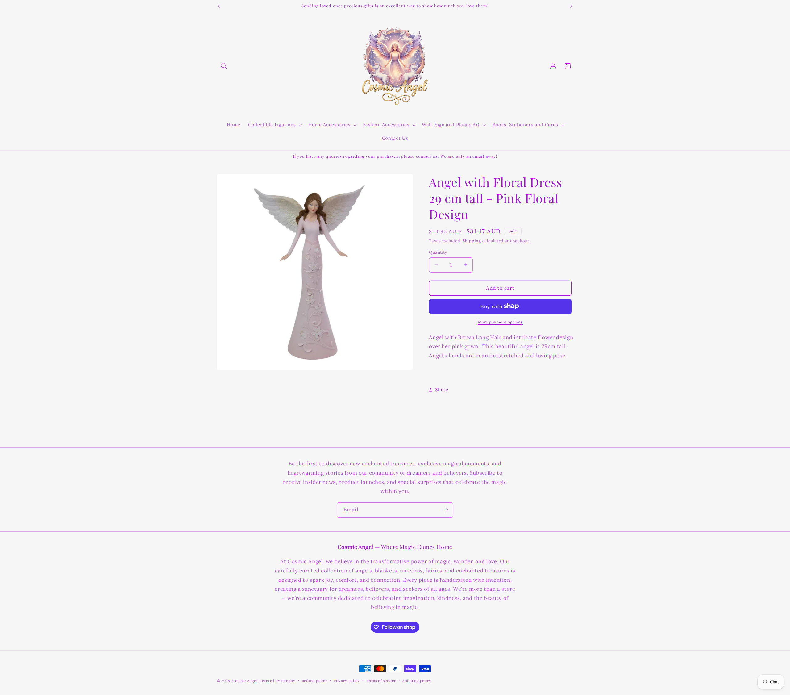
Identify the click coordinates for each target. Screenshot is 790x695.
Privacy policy (347, 680)
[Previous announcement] (219, 6)
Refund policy (314, 680)
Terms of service (381, 680)
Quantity (438, 252)
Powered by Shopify (276, 680)
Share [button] (441, 390)
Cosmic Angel (244, 680)
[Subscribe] (446, 510)
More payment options (500, 321)
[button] (224, 66)
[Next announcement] (571, 6)
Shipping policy (416, 680)
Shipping (472, 240)
